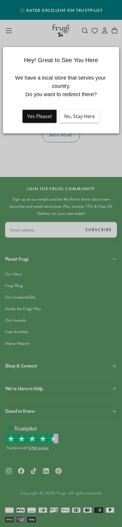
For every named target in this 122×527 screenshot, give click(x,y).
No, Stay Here (79, 116)
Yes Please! (39, 116)
